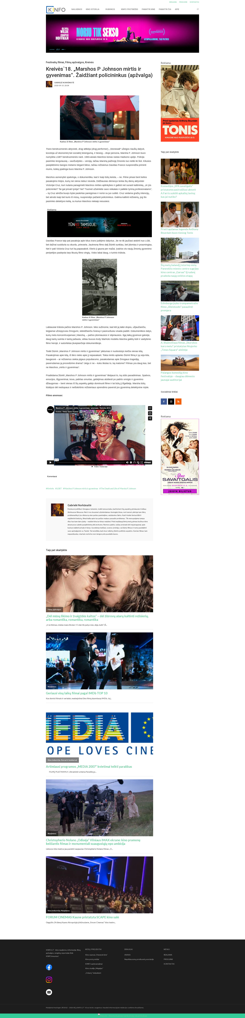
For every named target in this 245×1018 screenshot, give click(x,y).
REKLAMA (173, 2)
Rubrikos (110, 9)
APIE (177, 9)
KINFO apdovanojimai (93, 964)
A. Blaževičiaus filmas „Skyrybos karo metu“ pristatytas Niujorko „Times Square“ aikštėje (179, 346)
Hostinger (57, 1008)
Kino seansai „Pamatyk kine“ (96, 955)
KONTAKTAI (194, 2)
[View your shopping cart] (192, 9)
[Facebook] (164, 401)
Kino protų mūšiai (92, 959)
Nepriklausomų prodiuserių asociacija (139, 959)
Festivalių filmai (55, 62)
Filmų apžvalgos (74, 62)
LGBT (59, 488)
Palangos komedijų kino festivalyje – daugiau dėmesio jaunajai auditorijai (178, 376)
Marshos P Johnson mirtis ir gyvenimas (81, 488)
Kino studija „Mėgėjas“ (94, 968)
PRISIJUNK (183, 2)
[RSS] (178, 401)
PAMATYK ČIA (165, 9)
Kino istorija (92, 9)
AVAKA (127, 955)
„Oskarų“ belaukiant (93, 973)
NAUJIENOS (76, 9)
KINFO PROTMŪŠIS (129, 9)
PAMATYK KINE (148, 9)
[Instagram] (171, 401)
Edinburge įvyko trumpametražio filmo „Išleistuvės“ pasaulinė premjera (179, 307)
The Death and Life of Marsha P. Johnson (118, 488)
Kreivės (89, 62)
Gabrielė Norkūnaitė (79, 505)
